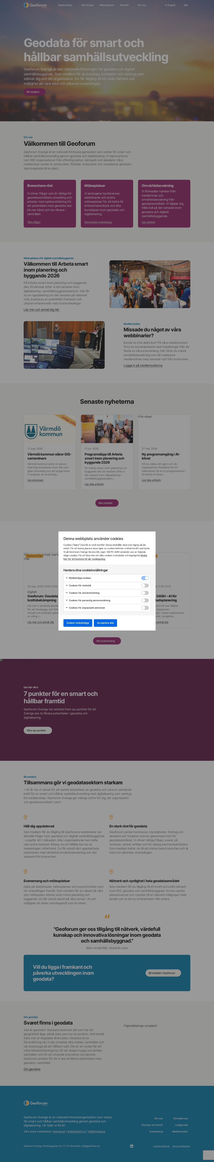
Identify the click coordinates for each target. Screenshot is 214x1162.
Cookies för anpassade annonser (86, 607)
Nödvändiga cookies (79, 578)
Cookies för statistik (79, 585)
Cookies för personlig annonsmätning (89, 600)
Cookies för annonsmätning (83, 593)
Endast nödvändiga (78, 622)
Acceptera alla (105, 622)
